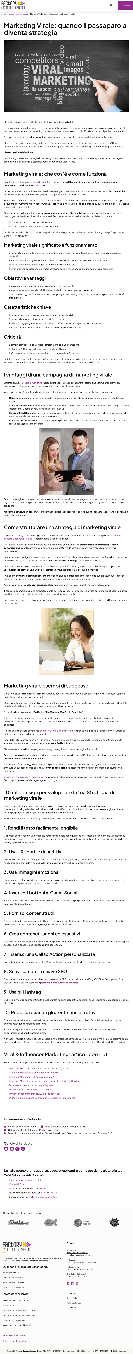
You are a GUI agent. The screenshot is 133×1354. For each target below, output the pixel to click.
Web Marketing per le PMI (12, 1305)
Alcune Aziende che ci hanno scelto (22, 1212)
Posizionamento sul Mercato (82, 1133)
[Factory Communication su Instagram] (77, 1283)
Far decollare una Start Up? (13, 1277)
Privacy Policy (71, 1293)
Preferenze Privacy (73, 1303)
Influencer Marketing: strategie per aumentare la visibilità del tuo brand (45, 1081)
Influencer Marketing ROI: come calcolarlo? (31, 1076)
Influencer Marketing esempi (17, 14)
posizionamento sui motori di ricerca (59, 982)
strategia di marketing (39, 181)
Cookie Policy (72, 1298)
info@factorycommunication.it (43, 1196)
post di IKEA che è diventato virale (57, 730)
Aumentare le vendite (32, 1133)
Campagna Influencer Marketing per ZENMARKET (34, 1072)
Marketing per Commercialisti (14, 1320)
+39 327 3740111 (49, 1192)
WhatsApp (77, 1253)
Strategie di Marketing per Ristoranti (17, 1325)
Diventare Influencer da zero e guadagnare (31, 1085)
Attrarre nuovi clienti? (11, 1272)
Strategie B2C (105, 1133)
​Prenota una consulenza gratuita (26, 1180)
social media (47, 200)
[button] (6, 1149)
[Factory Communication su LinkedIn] (68, 1283)
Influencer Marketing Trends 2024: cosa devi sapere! (36, 1093)
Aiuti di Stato (71, 1307)
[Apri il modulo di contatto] (111, 5)
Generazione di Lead (55, 1133)
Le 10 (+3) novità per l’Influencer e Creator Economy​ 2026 (38, 1068)
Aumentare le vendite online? (14, 1282)
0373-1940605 (37, 1188)
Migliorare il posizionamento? (14, 1287)
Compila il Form (17, 1184)
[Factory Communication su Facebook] (73, 1283)
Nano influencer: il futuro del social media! (31, 1089)
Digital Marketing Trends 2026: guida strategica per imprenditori (42, 1097)
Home (2, 14)
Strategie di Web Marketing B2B (15, 1300)
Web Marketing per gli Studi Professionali (19, 1315)
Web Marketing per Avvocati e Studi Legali (19, 1310)
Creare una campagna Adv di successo (24, 776)
